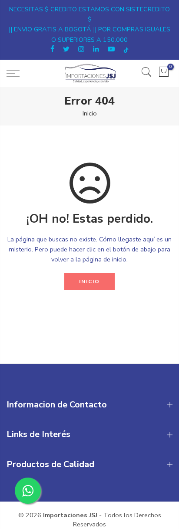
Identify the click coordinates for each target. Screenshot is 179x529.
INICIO (89, 281)
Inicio (90, 113)
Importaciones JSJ (70, 515)
